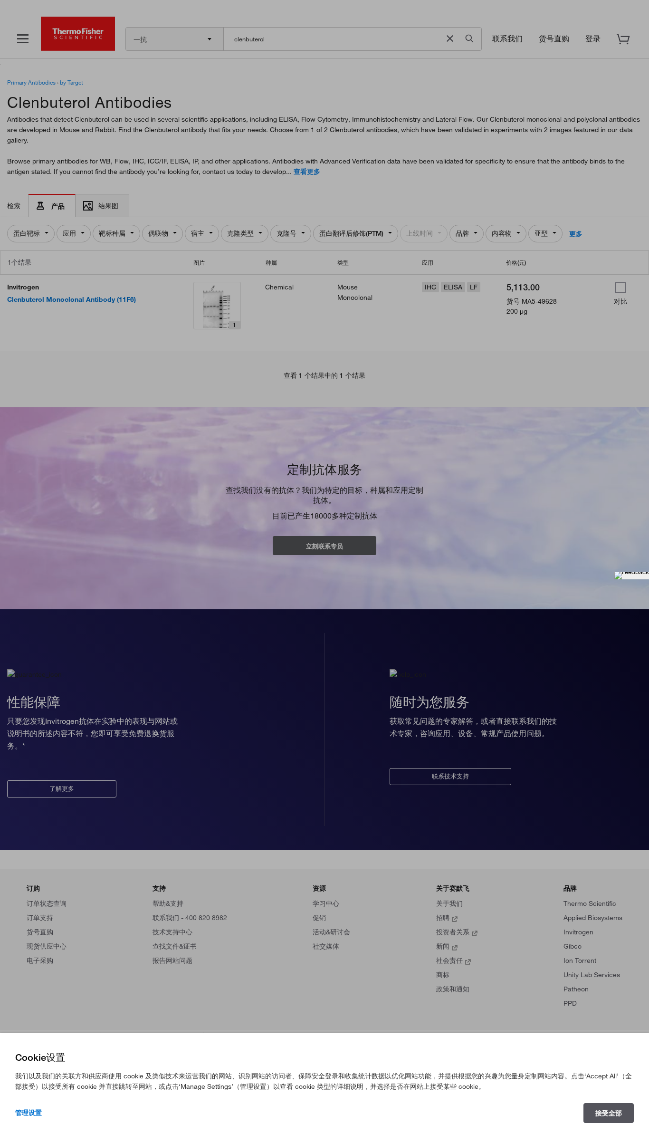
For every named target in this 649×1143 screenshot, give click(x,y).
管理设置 (28, 1112)
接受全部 (608, 1113)
